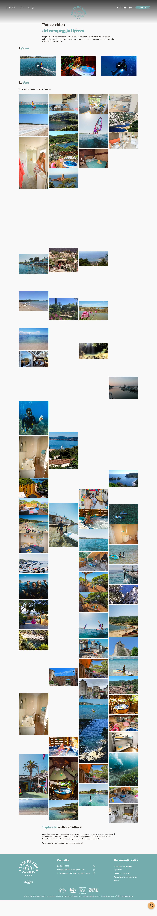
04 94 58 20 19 (63, 866)
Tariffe (116, 880)
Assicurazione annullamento (125, 877)
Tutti (21, 89)
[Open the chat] (151, 905)
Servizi (32, 89)
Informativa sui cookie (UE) (109, 896)
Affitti (26, 89)
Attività (40, 89)
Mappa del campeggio (123, 866)
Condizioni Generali (121, 873)
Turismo (47, 89)
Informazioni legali (126, 896)
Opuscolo (118, 870)
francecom (75, 896)
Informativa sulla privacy (90, 896)
